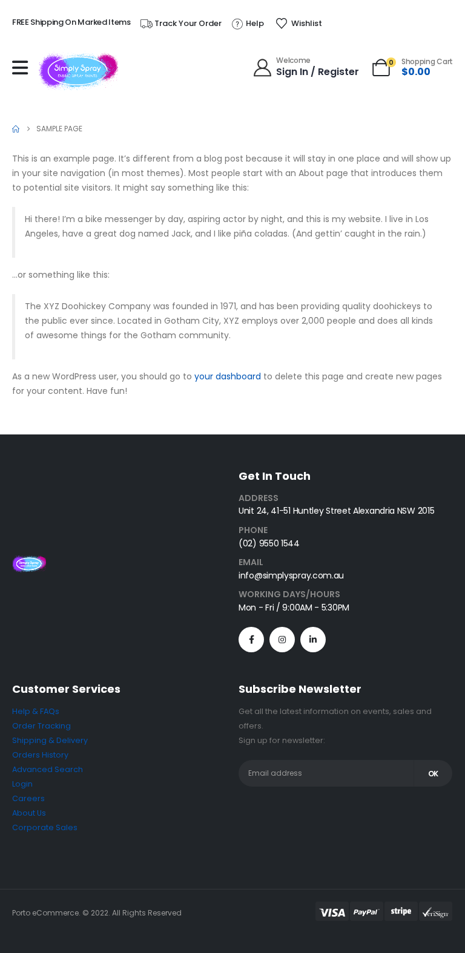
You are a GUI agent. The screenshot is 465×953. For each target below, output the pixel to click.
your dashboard (227, 376)
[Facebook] (251, 639)
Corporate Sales (45, 827)
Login (22, 784)
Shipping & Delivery (50, 740)
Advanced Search (47, 769)
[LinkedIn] (313, 639)
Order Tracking (41, 726)
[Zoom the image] (29, 562)
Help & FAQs (35, 711)
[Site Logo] (78, 71)
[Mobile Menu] (23, 68)
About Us (29, 813)
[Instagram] (282, 639)
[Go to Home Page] (15, 129)
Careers (28, 798)
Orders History (40, 755)
